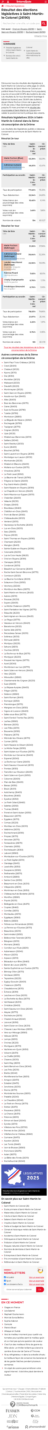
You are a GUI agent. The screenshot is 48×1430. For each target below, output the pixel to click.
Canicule (8, 1324)
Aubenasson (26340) (13, 951)
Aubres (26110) (10, 596)
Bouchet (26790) (11, 450)
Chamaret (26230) (12, 542)
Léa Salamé (9, 1311)
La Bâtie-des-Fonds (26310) (16, 1158)
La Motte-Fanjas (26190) (15, 748)
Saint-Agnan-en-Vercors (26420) (18, 616)
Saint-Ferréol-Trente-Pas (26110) (18, 718)
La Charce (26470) (12, 1114)
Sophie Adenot (11, 1321)
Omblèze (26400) (12, 1005)
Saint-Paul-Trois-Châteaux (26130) (19, 362)
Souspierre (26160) (12, 870)
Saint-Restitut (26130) (14, 444)
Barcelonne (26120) (12, 626)
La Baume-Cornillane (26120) (17, 579)
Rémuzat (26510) (11, 640)
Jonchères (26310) (12, 1087)
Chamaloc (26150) (12, 846)
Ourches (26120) (11, 650)
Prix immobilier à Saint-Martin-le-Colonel (23, 1259)
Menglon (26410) (11, 545)
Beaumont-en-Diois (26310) (16, 883)
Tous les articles (20, 1391)
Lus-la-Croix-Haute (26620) (16, 555)
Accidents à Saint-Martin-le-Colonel (20, 1236)
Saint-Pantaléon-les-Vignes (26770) (20, 609)
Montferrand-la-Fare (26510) (16, 1076)
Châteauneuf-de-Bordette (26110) (19, 894)
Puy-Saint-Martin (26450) (15, 484)
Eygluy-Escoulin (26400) (15, 982)
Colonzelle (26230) (12, 552)
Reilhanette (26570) (13, 873)
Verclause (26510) (12, 975)
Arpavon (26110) (11, 958)
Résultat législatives (15, 6)
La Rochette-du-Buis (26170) (17, 999)
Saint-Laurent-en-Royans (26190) (19, 454)
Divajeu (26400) (11, 505)
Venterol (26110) (11, 521)
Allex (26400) (10, 400)
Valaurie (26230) (11, 501)
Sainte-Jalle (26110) (12, 630)
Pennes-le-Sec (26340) (14, 1130)
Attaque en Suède (12, 1331)
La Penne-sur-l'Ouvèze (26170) (18, 927)
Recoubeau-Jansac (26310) (16, 633)
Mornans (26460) (12, 944)
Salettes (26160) (11, 806)
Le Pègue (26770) (12, 620)
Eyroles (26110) (10, 1124)
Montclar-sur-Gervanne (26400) (18, 755)
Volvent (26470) (11, 1053)
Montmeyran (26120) (13, 389)
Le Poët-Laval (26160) (13, 474)
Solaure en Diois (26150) (14, 582)
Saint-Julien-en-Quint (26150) (17, 775)
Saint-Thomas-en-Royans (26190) (19, 538)
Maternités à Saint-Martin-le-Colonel (20, 1213)
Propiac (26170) (11, 836)
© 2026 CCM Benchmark (24, 1399)
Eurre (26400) (10, 447)
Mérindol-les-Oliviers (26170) (17, 738)
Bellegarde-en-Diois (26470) (16, 904)
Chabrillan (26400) (12, 498)
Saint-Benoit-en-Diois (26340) (17, 1066)
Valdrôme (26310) (12, 829)
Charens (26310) (11, 1059)
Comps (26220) (11, 822)
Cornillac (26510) (11, 911)
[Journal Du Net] (12, 1416)
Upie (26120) (9, 433)
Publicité (42, 1389)
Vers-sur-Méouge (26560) (15, 1032)
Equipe (21, 1389)
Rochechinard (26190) (35, 32)
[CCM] (35, 1410)
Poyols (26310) (10, 900)
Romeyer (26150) (11, 701)
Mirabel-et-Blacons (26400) (16, 464)
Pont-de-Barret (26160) (14, 515)
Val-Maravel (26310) (12, 1002)
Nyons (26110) (10, 372)
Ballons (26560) (11, 921)
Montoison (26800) (12, 416)
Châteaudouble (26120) (14, 518)
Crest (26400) (10, 366)
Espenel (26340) (11, 758)
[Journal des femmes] (12, 1410)
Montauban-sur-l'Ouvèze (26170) (19, 856)
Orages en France (12, 1307)
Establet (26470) (11, 1083)
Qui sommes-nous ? (10, 1389)
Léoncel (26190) (11, 1022)
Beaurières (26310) (12, 931)
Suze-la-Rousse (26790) (14, 410)
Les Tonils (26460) (12, 1144)
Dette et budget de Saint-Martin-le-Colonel (23, 1226)
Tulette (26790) (11, 413)
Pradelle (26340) (11, 1097)
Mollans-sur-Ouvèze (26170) (16, 467)
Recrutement (36, 1391)
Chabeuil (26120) (11, 369)
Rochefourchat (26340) (14, 1161)
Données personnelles (11, 1394)
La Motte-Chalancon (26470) (17, 606)
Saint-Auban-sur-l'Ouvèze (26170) (19, 751)
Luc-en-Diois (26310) (13, 528)
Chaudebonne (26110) (14, 988)
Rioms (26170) (10, 1090)
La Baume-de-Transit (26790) (17, 477)
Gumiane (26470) (12, 1137)
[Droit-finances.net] (35, 1416)
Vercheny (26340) (12, 586)
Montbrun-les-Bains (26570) (17, 589)
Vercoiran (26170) (11, 839)
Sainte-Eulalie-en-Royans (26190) (19, 548)
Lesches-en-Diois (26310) (15, 995)
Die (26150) (9, 376)
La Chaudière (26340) (13, 1100)
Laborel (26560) (11, 853)
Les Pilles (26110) (11, 728)
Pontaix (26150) (11, 768)
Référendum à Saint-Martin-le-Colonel (21, 1262)
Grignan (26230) (11, 430)
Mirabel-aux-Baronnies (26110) (17, 437)
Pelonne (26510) (11, 1117)
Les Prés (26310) (11, 1070)
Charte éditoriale (32, 1389)
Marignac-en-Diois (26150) (16, 707)
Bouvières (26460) (12, 795)
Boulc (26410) (10, 789)
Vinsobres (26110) (12, 471)
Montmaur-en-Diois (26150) (16, 890)
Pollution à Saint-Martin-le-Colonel (19, 1242)
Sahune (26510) (11, 647)
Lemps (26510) (10, 1039)
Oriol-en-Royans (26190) (23, 29)
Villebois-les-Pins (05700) (15, 1127)
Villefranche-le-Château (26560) (18, 1134)
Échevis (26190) (11, 992)
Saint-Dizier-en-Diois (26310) (17, 1026)
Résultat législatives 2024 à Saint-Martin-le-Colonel (14, 50)
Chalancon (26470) (12, 985)
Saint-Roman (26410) (13, 697)
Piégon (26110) (10, 691)
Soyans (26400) (11, 603)
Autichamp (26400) (13, 792)
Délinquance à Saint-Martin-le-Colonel (21, 1239)
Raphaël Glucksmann (14, 1314)
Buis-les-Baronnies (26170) (16, 403)
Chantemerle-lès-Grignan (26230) (19, 680)
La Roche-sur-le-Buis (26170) (17, 653)
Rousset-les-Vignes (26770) (16, 660)
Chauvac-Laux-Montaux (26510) (18, 1029)
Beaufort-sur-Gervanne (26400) (18, 569)
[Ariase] (12, 1426)
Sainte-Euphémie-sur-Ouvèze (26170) (21, 968)
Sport (8, 1281)
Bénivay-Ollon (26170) (14, 972)
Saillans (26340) (11, 440)
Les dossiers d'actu (14, 1284)
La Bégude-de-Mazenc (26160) (18, 420)
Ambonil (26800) (11, 877)
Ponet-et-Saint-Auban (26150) (17, 812)
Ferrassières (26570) (13, 843)
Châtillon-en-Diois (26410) (15, 511)
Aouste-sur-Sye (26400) (14, 396)
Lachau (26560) (11, 721)
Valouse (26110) (11, 1036)
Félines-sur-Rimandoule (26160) (18, 924)
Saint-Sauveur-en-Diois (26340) (18, 1009)
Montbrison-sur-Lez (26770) (17, 667)
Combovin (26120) (12, 576)
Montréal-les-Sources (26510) (17, 1093)
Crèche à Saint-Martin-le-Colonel (19, 1216)
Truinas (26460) (11, 809)
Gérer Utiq (42, 1394)
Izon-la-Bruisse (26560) (14, 1147)
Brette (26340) (10, 1073)
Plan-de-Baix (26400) (13, 782)
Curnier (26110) (10, 741)
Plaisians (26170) (11, 735)
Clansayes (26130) (12, 562)
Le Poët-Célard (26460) (14, 802)
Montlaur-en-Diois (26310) (16, 826)
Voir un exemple (36, 1277)
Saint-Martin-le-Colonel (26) (16, 1206)
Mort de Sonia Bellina (14, 1317)
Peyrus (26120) (10, 535)
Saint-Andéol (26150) (13, 934)
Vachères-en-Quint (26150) (16, 1049)
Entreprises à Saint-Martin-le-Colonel (21, 1255)
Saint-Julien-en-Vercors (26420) (18, 670)
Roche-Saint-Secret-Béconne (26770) (21, 572)
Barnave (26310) (11, 724)
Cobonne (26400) (12, 779)
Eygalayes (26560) (12, 917)
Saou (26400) (10, 532)
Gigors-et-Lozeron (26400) (16, 711)
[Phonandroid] (35, 1427)
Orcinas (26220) (11, 1043)
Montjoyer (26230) (12, 657)
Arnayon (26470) (11, 1080)
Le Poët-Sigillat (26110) (14, 860)
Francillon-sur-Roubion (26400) (18, 772)
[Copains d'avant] (12, 1421)
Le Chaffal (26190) (12, 1056)
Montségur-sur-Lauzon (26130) (18, 457)
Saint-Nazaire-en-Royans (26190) (19, 488)
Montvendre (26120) (13, 460)
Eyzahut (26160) (11, 799)
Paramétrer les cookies (28, 1394)
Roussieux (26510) (12, 1110)
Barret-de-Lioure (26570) (15, 965)
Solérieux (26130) (11, 636)
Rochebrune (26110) (13, 1015)
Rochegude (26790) (13, 423)
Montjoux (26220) (12, 643)
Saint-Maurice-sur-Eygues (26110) (19, 494)
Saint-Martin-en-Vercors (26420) (18, 592)
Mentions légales (18, 1397)
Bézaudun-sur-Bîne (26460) (16, 961)
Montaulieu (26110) (12, 914)
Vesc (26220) (10, 674)
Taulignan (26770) (12, 427)
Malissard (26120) (12, 383)
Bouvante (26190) (12, 731)
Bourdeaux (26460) (12, 508)
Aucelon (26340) (11, 1141)
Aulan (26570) (10, 1154)
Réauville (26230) (12, 613)
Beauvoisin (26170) (12, 816)
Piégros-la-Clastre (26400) (16, 481)
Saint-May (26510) (12, 1063)
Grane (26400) (10, 406)
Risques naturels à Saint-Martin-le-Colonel (23, 1246)
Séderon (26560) (11, 694)
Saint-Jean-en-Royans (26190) (17, 393)
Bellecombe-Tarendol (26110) (17, 938)
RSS (28, 1391)
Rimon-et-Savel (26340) (15, 1120)
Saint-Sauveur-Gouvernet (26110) (19, 765)
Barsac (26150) (10, 785)
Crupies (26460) (11, 907)
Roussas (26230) (11, 599)
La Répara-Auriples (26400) (16, 687)
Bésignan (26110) (11, 941)
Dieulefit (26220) (11, 386)
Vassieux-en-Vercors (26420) (17, 623)
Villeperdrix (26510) (12, 887)
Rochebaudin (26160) (13, 850)
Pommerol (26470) (12, 1151)
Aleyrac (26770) (11, 1012)
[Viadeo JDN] (35, 1421)
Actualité (10, 1277)
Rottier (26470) (11, 1107)
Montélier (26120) (12, 379)
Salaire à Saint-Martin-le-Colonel (18, 1219)
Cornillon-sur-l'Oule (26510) (16, 948)
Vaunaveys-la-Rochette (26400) (18, 525)
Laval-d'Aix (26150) (12, 866)
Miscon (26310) (11, 955)
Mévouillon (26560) (12, 677)
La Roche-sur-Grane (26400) (17, 762)
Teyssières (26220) (12, 978)
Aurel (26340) (10, 663)
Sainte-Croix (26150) (13, 880)
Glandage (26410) (11, 863)
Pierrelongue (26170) (13, 704)
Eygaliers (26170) (11, 819)
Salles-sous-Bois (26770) (15, 714)
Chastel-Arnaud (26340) (14, 1019)
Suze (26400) (10, 684)
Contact (10, 1391)
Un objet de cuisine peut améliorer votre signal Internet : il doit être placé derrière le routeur (23, 1371)
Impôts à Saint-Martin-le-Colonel (19, 1223)
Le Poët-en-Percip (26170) (16, 1103)
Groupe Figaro (31, 1397)
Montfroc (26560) (12, 897)
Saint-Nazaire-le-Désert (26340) (18, 745)
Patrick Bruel (10, 1327)
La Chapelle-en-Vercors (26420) (18, 491)
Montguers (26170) (12, 1046)
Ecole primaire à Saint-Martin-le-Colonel (22, 1209)
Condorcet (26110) (12, 565)
